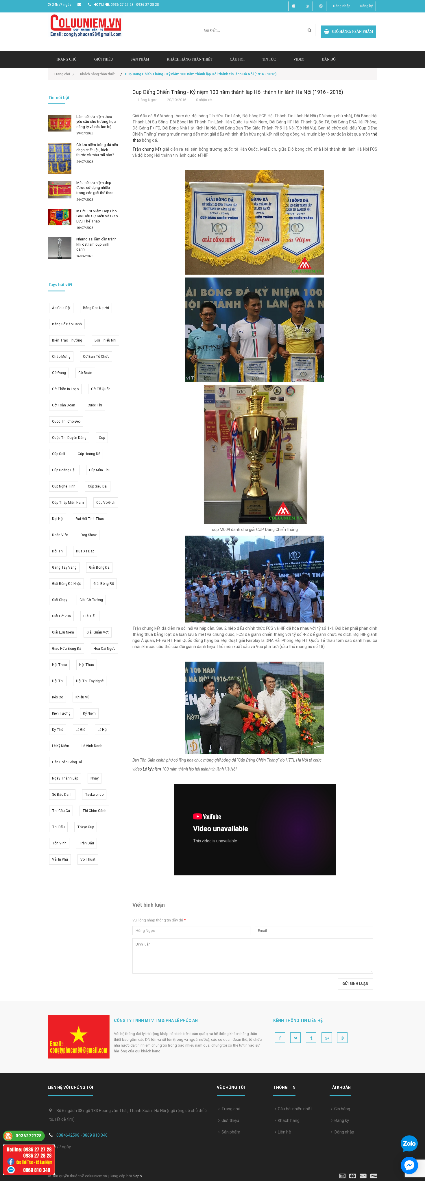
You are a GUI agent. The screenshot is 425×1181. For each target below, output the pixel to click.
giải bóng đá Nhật (66, 584)
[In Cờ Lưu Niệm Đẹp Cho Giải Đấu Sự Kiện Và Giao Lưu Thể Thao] (60, 217)
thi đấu (58, 827)
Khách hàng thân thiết (189, 59)
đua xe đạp (85, 551)
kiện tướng (61, 713)
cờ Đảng (59, 373)
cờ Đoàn (85, 373)
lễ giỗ (80, 730)
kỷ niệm (89, 713)
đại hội (57, 519)
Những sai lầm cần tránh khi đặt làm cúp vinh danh (96, 244)
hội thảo (86, 665)
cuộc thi (95, 405)
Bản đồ (329, 59)
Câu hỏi (237, 59)
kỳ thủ (57, 730)
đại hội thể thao (90, 519)
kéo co (57, 697)
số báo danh (62, 795)
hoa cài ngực (104, 649)
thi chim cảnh (94, 811)
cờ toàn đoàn (63, 405)
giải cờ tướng (91, 600)
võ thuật (87, 859)
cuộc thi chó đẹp (66, 421)
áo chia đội (61, 308)
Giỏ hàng (341, 1109)
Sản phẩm (140, 59)
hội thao (59, 665)
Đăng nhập (341, 6)
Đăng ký (366, 6)
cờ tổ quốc (100, 389)
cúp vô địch (105, 503)
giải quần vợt (97, 632)
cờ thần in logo (65, 389)
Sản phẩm (230, 1132)
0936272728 (29, 1135)
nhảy (94, 778)
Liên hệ (283, 1132)
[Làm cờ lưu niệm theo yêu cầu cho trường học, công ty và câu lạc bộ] (60, 123)
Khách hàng (288, 1120)
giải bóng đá (99, 567)
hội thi (58, 681)
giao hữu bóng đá (66, 649)
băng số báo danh (67, 324)
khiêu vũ (82, 697)
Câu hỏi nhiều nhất (294, 1109)
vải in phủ (60, 859)
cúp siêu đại (98, 486)
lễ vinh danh (92, 746)
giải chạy (59, 600)
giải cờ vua (61, 616)
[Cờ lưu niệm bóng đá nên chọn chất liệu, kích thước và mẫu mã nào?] (60, 158)
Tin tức (269, 59)
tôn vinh (59, 843)
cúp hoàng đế (89, 454)
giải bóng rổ (103, 584)
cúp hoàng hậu (64, 470)
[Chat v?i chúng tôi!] (409, 1165)
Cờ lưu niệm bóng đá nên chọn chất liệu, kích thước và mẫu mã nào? (97, 150)
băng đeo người (96, 308)
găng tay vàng (64, 567)
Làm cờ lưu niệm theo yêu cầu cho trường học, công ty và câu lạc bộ (96, 121)
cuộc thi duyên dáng (69, 438)
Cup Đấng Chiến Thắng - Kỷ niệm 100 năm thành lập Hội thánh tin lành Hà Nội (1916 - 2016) (237, 92)
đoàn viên (60, 535)
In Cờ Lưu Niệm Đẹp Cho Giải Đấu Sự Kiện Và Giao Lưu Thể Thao (97, 216)
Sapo (137, 1176)
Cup (102, 438)
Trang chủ (66, 59)
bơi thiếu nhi (105, 340)
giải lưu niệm (63, 632)
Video (298, 59)
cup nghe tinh (63, 486)
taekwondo (94, 795)
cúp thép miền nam (68, 503)
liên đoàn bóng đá (67, 762)
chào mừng (61, 357)
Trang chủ (230, 1109)
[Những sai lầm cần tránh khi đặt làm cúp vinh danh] (60, 248)
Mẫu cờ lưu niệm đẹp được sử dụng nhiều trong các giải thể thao (95, 187)
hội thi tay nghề (90, 681)
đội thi (58, 551)
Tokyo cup (85, 827)
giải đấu (90, 616)
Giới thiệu (103, 59)
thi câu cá (61, 811)
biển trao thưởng (67, 340)
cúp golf (58, 454)
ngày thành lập (65, 778)
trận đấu (86, 843)
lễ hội (102, 730)
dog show (89, 535)
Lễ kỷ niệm (152, 769)
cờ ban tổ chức (96, 357)
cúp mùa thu (99, 470)
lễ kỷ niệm (60, 746)
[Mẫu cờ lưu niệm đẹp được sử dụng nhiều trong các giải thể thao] (60, 189)
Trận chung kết (146, 149)
